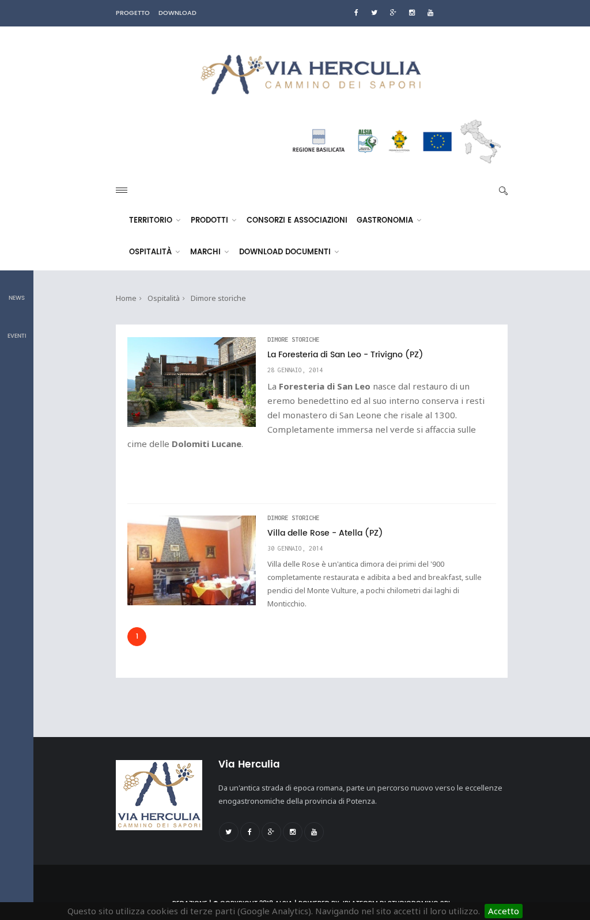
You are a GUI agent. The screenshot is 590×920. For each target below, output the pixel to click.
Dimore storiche (218, 298)
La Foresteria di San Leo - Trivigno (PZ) (345, 355)
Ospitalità (151, 252)
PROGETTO (133, 13)
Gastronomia (386, 221)
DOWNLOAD (177, 13)
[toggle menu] (121, 190)
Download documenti (286, 252)
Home (126, 298)
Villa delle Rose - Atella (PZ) (325, 533)
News (17, 298)
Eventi (17, 336)
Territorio (152, 221)
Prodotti (210, 221)
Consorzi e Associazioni (297, 221)
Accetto (503, 911)
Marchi (206, 252)
